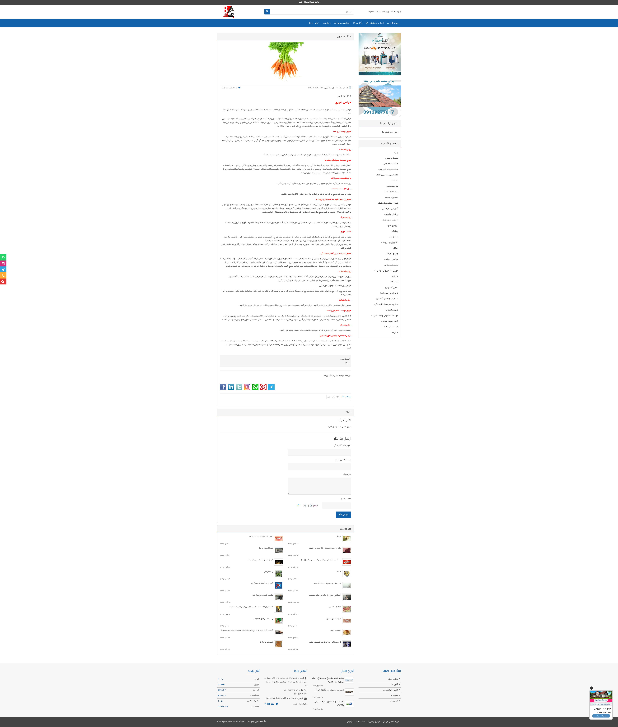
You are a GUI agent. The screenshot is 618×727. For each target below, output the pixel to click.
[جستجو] (267, 11)
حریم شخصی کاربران (391, 722)
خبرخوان (350, 722)
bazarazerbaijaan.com (239, 722)
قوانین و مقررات (342, 23)
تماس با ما (314, 23)
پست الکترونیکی (343, 460)
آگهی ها (357, 23)
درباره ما (327, 23)
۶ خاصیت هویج (344, 96)
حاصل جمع (346, 499)
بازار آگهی (332, 397)
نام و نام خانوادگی (342, 445)
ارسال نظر (343, 514)
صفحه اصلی (393, 23)
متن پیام (347, 474)
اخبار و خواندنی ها (375, 23)
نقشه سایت (360, 722)
